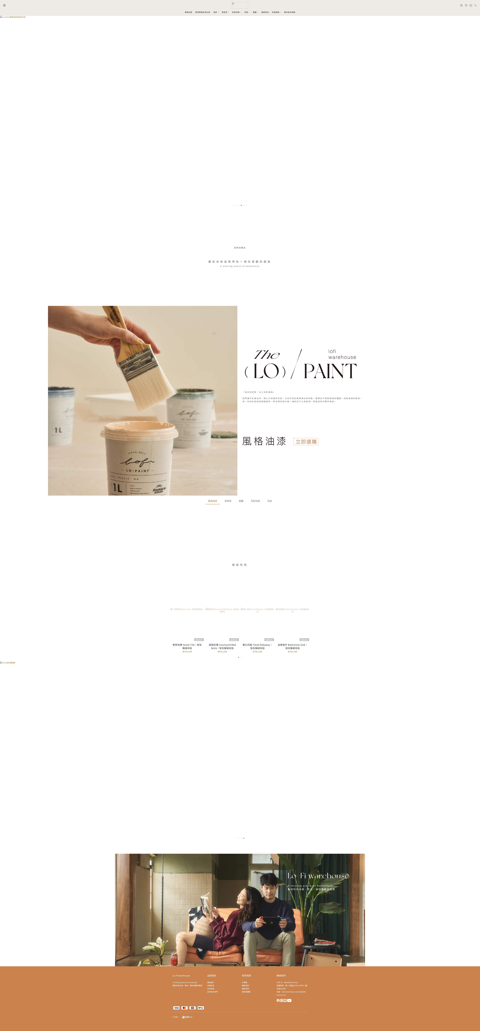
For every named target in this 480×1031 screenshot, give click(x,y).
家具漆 (224, 12)
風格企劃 (188, 12)
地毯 (246, 12)
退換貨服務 (246, 991)
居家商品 (265, 12)
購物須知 (245, 985)
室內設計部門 (212, 991)
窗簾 (255, 12)
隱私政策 (245, 988)
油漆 (215, 12)
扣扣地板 (236, 12)
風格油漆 (212, 500)
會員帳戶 (210, 982)
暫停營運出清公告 (202, 12)
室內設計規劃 (289, 12)
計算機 (244, 982)
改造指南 (275, 12)
